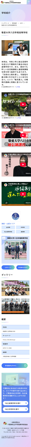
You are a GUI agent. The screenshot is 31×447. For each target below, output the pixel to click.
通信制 (23, 232)
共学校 (23, 227)
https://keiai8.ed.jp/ (9, 340)
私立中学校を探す (12, 409)
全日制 (8, 227)
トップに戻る (28, 443)
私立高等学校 (8, 232)
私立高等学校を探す (13, 403)
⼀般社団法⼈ (18, 423)
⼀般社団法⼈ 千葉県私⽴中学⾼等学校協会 (15, 2)
